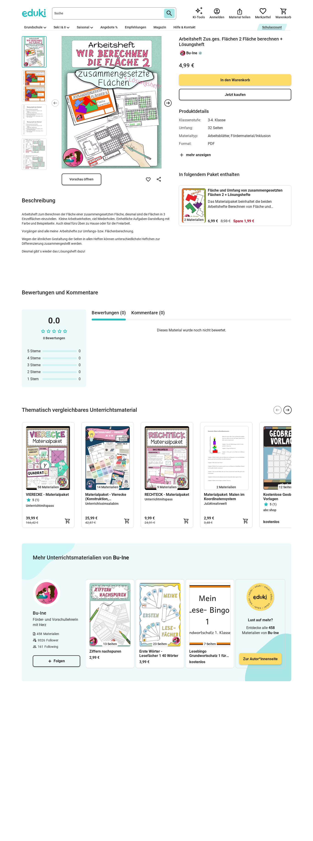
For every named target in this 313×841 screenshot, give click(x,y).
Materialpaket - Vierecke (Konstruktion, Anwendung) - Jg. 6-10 (105, 496)
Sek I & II (60, 27)
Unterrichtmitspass (40, 505)
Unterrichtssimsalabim (101, 503)
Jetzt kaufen (235, 94)
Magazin (160, 27)
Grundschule (33, 27)
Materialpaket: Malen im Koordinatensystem (224, 496)
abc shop (269, 510)
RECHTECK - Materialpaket (167, 494)
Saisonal (83, 27)
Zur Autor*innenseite (260, 659)
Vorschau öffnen (81, 179)
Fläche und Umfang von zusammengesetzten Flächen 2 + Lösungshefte (245, 192)
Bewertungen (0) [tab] (109, 312)
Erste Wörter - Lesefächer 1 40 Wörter (158, 653)
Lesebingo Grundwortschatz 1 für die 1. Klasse (207, 653)
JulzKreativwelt (215, 503)
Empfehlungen (135, 27)
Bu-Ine (191, 53)
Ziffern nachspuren (105, 651)
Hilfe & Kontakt (184, 27)
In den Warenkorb (235, 80)
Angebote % (109, 27)
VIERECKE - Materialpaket (47, 494)
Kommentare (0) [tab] (148, 312)
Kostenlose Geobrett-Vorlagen (280, 496)
